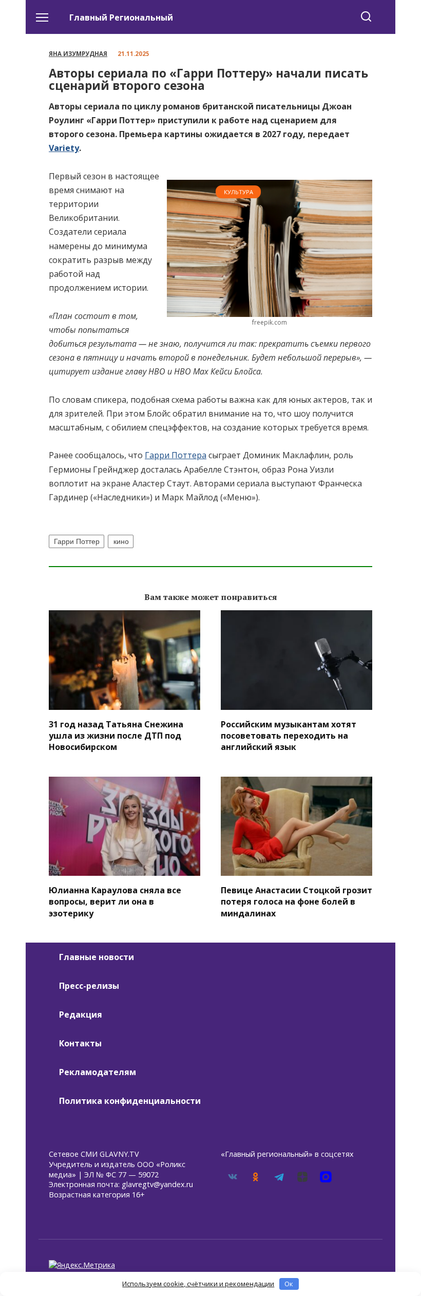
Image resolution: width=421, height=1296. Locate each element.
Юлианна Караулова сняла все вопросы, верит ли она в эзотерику (115, 901)
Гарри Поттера (175, 455)
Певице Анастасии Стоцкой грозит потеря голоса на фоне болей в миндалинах (296, 901)
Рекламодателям (97, 1072)
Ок (288, 1283)
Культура (238, 192)
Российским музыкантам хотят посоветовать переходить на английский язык (288, 735)
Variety (64, 148)
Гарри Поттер (77, 541)
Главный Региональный (121, 17)
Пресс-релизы (89, 985)
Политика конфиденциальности (130, 1100)
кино (121, 541)
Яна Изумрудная (78, 54)
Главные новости (96, 957)
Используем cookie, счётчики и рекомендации (198, 1283)
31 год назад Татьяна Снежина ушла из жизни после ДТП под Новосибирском (116, 735)
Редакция (80, 1014)
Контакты (80, 1043)
